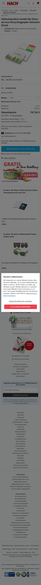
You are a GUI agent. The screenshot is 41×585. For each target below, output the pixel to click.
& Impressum (11, 295)
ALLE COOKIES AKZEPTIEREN (20, 307)
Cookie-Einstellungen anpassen (20, 301)
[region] (20, 292)
